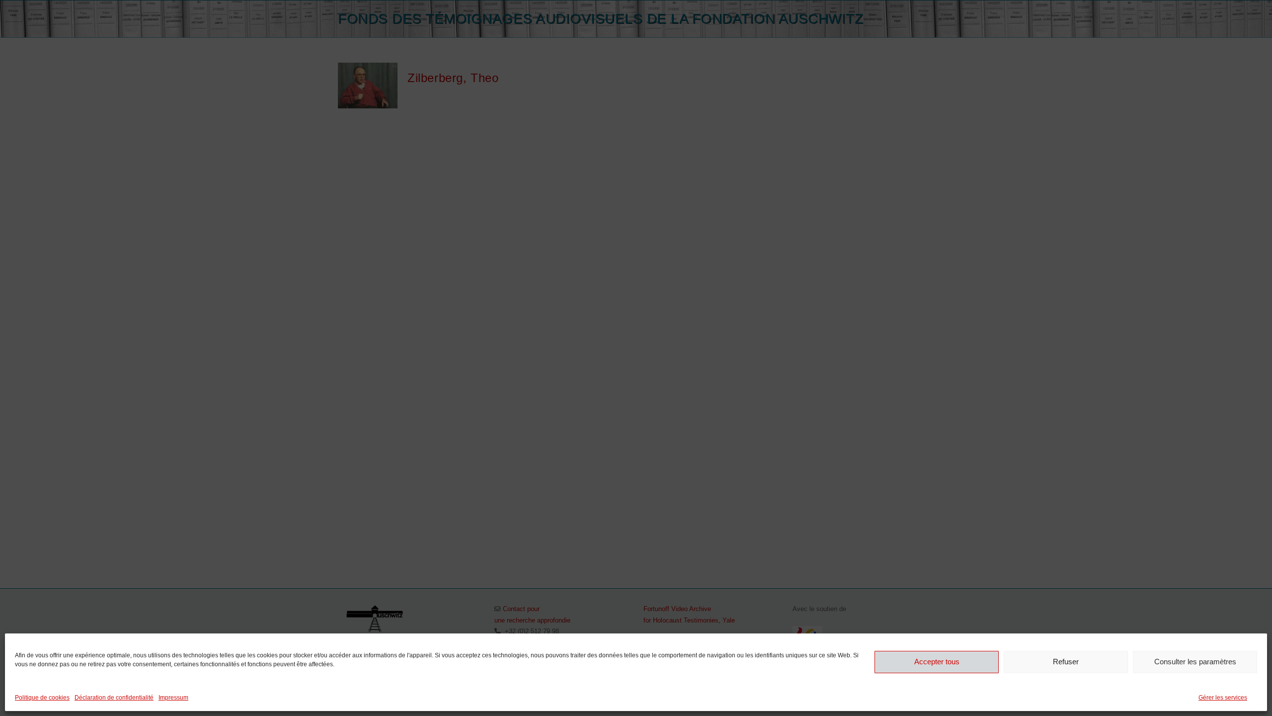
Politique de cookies (42, 697)
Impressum (173, 697)
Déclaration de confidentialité (114, 697)
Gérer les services (1222, 697)
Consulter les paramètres (1195, 661)
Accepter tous (936, 661)
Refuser (1066, 661)
